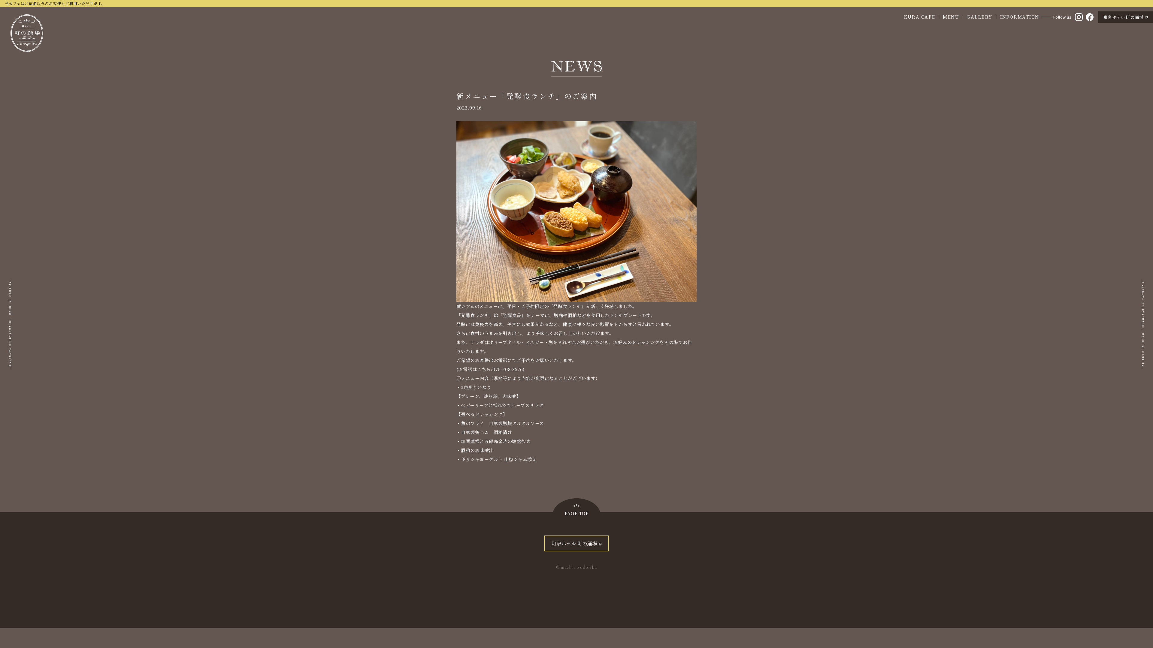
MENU (951, 17)
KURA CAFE (919, 17)
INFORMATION (1019, 17)
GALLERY (979, 17)
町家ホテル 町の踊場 (1123, 17)
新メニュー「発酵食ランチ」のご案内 (526, 96)
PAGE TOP (576, 513)
